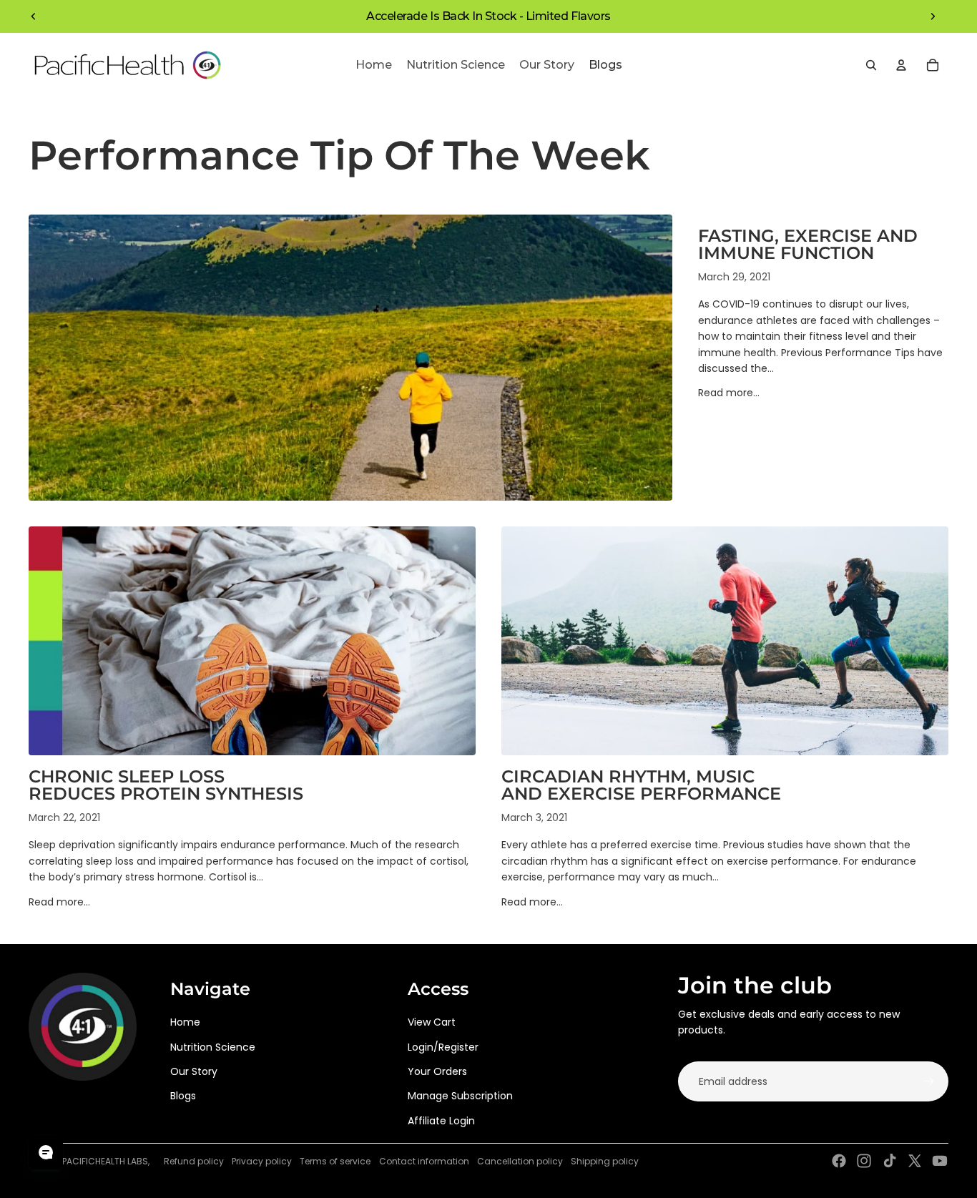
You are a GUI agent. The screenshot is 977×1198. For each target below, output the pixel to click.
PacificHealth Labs (105, 1161)
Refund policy (194, 1161)
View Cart (432, 1022)
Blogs (183, 1096)
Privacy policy (262, 1161)
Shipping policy (605, 1161)
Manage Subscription (460, 1096)
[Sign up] (928, 1081)
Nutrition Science (212, 1047)
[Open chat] (46, 1152)
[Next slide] (932, 16)
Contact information (424, 1161)
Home (185, 1022)
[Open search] (871, 65)
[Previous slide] (33, 16)
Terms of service (335, 1161)
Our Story (193, 1071)
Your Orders (437, 1071)
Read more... (729, 393)
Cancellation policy (520, 1161)
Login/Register (443, 1047)
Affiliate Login (441, 1121)
